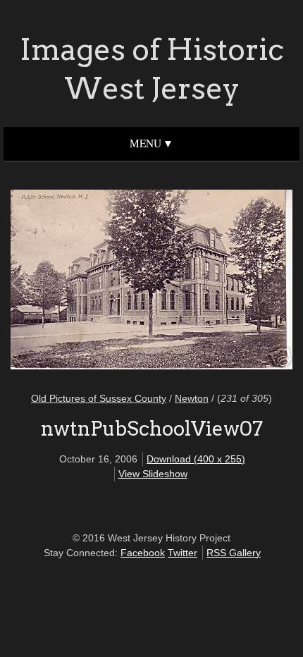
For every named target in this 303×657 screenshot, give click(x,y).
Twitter (182, 552)
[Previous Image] (85, 282)
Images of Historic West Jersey (152, 69)
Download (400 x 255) (196, 459)
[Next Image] (218, 282)
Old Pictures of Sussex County (98, 398)
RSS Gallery (233, 552)
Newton (192, 398)
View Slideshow (152, 473)
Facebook (142, 552)
